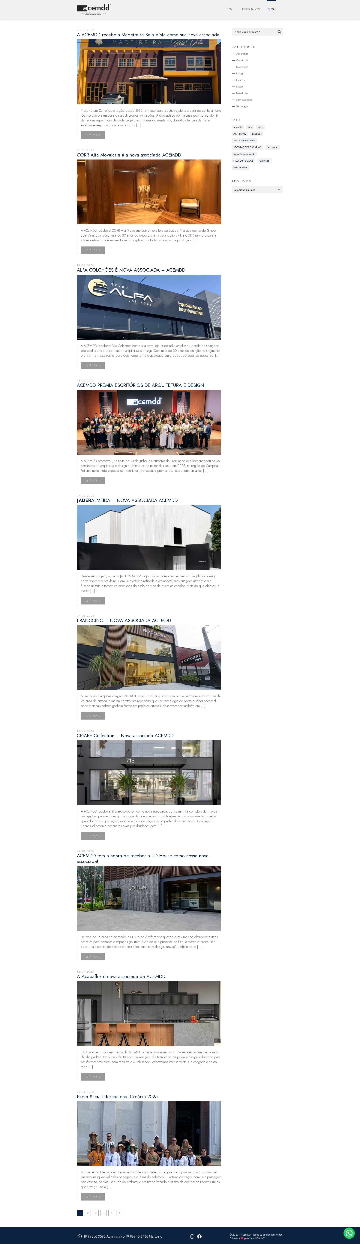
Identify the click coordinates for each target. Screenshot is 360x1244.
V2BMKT (260, 1238)
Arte (250, 127)
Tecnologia (242, 106)
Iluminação (265, 161)
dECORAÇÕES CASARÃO (247, 147)
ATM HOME (239, 134)
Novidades (242, 93)
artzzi (260, 127)
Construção (242, 60)
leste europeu (240, 167)
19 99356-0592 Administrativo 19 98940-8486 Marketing (122, 1236)
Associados (251, 9)
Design (240, 73)
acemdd (237, 127)
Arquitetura (242, 54)
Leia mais (93, 135)
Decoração (242, 67)
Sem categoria (244, 100)
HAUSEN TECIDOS (243, 161)
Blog (271, 9)
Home (230, 9)
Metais (240, 87)
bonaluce (257, 134)
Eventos (240, 80)
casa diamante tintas (244, 140)
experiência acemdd (244, 154)
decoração (272, 147)
